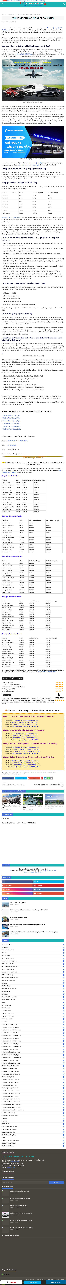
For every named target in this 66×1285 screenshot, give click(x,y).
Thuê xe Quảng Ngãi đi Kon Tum (33, 1088)
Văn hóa (33, 1121)
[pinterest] (48, 885)
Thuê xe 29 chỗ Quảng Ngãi (11, 423)
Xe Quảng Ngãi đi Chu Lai (33, 1143)
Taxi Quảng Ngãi (6, 774)
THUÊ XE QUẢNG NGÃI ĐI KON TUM (11, 807)
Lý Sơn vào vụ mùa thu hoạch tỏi (18, 917)
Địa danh (33, 983)
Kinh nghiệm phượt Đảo (33, 999)
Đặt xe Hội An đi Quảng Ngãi (33, 972)
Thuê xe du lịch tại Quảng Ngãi (14, 14)
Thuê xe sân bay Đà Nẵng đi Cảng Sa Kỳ (33, 1110)
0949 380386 (24, 441)
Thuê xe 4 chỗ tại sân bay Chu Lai (33, 1052)
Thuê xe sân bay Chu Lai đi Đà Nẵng (33, 1104)
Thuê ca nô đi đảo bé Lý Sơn (33, 1024)
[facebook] (17, 881)
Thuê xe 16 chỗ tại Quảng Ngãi (33, 1027)
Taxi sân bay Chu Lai (33, 1013)
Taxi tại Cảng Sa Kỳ (33, 1019)
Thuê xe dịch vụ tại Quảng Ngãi (33, 1066)
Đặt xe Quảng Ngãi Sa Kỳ (33, 980)
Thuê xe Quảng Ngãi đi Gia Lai (33, 1082)
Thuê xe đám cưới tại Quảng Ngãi (33, 1074)
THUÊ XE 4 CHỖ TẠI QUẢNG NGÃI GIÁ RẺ (21, 1220)
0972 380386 (12, 441)
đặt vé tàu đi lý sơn (33, 958)
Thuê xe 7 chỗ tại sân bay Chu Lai (33, 1063)
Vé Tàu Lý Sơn (33, 1124)
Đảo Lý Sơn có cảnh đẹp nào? (18, 902)
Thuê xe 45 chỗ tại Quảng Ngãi (33, 1055)
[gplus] (17, 885)
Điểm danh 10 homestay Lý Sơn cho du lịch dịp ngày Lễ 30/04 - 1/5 (27, 924)
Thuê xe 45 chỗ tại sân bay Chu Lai (33, 1057)
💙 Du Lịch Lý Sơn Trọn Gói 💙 (33, 5)
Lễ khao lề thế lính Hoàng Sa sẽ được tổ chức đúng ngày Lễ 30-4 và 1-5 (29, 910)
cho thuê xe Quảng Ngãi (35, 163)
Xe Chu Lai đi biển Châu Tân (33, 1126)
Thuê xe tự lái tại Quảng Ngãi (33, 1115)
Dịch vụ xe (18, 772)
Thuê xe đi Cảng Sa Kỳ (33, 1077)
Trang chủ (4, 14)
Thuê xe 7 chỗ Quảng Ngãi (11, 418)
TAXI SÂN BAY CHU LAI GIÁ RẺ (54, 806)
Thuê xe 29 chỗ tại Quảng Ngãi (33, 1032)
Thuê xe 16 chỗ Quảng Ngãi (11, 421)
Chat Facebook (55, 1282)
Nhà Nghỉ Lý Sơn (33, 1005)
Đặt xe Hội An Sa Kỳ (33, 974)
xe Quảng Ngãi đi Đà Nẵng (23, 54)
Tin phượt (33, 1118)
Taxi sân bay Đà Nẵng (33, 1016)
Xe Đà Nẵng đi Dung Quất (33, 1135)
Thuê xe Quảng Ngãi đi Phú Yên (33, 1096)
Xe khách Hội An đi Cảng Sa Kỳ (33, 1140)
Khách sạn (33, 994)
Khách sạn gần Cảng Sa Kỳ (33, 997)
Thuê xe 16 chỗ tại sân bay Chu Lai (33, 1030)
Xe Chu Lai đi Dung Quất (33, 1132)
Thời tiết (33, 1021)
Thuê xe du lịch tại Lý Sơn (33, 1068)
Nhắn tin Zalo (33, 1282)
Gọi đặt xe (11, 1282)
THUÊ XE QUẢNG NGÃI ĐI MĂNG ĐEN (32, 807)
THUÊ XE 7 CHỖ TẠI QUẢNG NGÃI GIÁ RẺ (21, 1213)
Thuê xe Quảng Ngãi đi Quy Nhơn (33, 1099)
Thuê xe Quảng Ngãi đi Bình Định (33, 1079)
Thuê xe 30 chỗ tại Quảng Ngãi (33, 1038)
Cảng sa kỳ (33, 947)
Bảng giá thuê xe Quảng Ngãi (11, 217)
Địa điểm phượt (33, 986)
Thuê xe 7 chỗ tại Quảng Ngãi (33, 1060)
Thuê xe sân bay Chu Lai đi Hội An (33, 1107)
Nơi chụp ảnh (33, 1008)
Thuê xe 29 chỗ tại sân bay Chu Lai (33, 1035)
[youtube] (48, 893)
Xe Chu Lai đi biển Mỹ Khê (33, 1129)
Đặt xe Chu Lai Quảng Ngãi (33, 961)
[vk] (48, 889)
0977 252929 (12, 472)
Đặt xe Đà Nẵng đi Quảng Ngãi (29, 772)
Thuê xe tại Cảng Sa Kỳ (33, 1112)
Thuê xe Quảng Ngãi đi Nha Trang (33, 1093)
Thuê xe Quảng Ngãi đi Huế (33, 1085)
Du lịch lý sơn (33, 955)
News (54, 772)
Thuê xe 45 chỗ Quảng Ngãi (11, 429)
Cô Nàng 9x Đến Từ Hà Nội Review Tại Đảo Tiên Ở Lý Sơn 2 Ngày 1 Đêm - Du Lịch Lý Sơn (33, 932)
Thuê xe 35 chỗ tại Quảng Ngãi (33, 1043)
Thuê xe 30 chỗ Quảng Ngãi (11, 426)
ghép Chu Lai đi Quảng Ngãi (33, 988)
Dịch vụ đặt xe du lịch (10, 772)
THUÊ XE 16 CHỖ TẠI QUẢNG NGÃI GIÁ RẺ (21, 1227)
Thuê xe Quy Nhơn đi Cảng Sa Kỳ (33, 1101)
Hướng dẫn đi (33, 991)
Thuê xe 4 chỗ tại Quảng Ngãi (33, 1049)
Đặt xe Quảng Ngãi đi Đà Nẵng (44, 772)
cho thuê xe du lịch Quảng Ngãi (29, 165)
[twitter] (48, 881)
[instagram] (17, 889)
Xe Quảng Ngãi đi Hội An (33, 1146)
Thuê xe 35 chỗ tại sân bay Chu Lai (33, 1046)
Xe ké (33, 1137)
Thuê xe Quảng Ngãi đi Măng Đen (33, 1090)
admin (4, 22)
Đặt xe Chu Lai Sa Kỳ (33, 963)
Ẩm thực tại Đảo (33, 944)
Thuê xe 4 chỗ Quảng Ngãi (11, 415)
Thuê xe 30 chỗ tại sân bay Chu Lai (33, 1041)
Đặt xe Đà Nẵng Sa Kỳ (33, 969)
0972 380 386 (42, 672)
